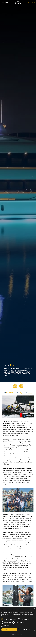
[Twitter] (32, 2)
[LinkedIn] (30, 2)
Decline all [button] (26, 629)
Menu (7, 3)
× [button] (34, 609)
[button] (18, 634)
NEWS (30, 393)
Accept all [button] (9, 629)
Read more (7, 616)
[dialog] (18, 622)
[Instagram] (34, 2)
